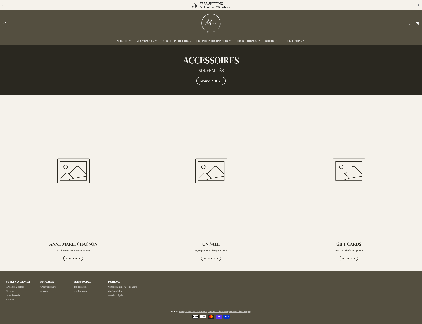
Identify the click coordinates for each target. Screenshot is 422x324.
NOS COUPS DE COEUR (177, 41)
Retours (10, 291)
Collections (293, 41)
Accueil (122, 41)
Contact (10, 299)
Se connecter (46, 291)
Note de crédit (13, 295)
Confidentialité (115, 291)
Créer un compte (48, 286)
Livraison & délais (15, 286)
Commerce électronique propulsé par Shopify (229, 311)
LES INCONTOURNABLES (212, 41)
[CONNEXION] (410, 23)
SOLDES (270, 41)
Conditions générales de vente (122, 286)
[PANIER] (417, 23)
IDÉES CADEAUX (247, 41)
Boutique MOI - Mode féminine (193, 311)
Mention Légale (115, 295)
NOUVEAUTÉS (145, 41)
